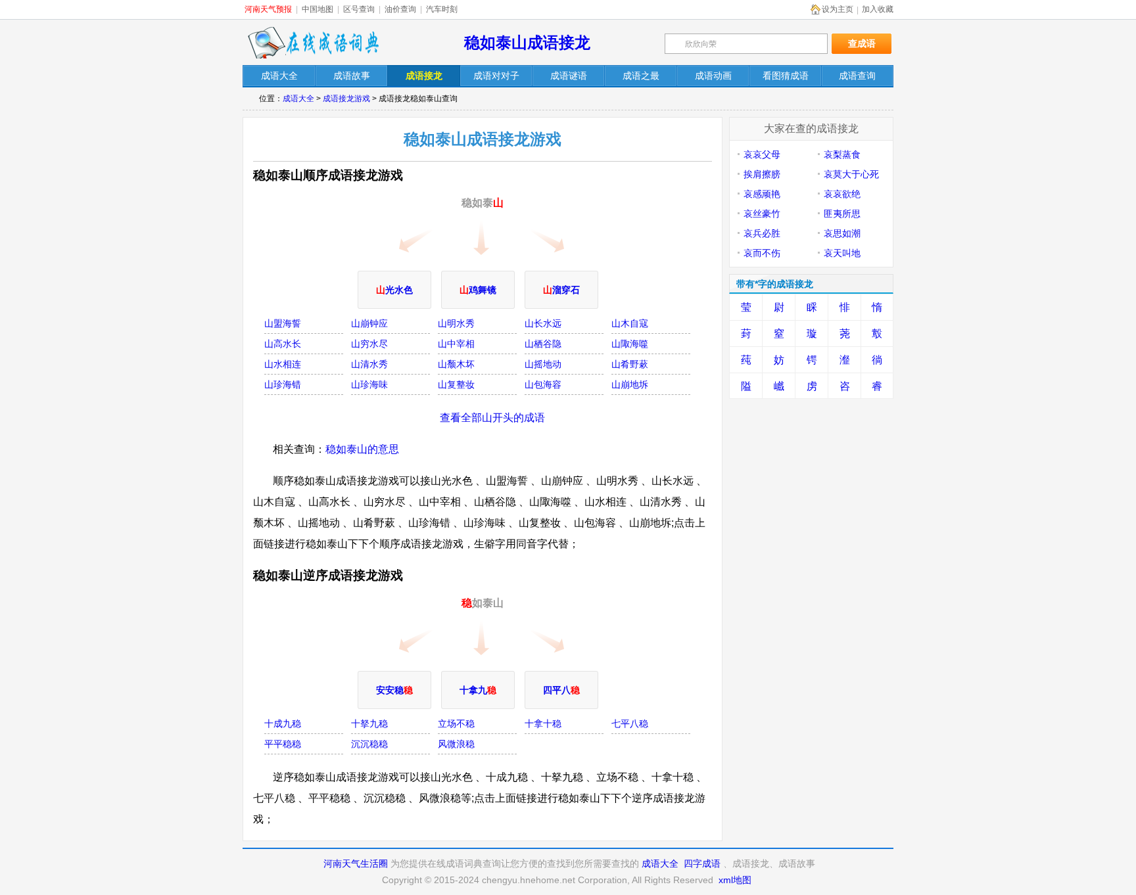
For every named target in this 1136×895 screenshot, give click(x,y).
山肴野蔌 (629, 364)
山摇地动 (543, 364)
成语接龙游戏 (346, 98)
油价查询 (400, 9)
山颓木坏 (456, 364)
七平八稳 (629, 723)
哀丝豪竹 (762, 213)
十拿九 (478, 690)
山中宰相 (456, 343)
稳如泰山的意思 (362, 449)
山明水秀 (456, 323)
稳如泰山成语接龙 (527, 42)
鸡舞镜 (478, 290)
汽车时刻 (442, 9)
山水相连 (282, 364)
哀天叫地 (842, 253)
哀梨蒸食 (842, 154)
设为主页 (837, 9)
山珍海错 (282, 384)
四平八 (561, 690)
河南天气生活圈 (355, 863)
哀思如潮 (842, 233)
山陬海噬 (629, 343)
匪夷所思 (842, 213)
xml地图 (735, 880)
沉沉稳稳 (369, 744)
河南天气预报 (268, 9)
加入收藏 (877, 9)
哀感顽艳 (762, 194)
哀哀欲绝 (842, 194)
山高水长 (282, 343)
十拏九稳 (369, 723)
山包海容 (543, 384)
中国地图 (317, 9)
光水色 (394, 290)
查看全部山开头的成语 (492, 417)
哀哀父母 (762, 154)
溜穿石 (561, 290)
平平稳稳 (282, 744)
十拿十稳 (543, 723)
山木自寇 (629, 323)
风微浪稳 (456, 744)
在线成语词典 (313, 42)
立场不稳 (456, 723)
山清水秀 (369, 364)
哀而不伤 (762, 253)
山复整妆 (456, 384)
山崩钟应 (369, 323)
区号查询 (359, 9)
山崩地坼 (629, 384)
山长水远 (543, 323)
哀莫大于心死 (851, 174)
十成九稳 (282, 723)
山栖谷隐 (543, 343)
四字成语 (702, 863)
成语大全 (298, 98)
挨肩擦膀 (762, 174)
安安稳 (394, 690)
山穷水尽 (369, 343)
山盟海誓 (282, 323)
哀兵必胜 (762, 233)
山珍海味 (369, 384)
